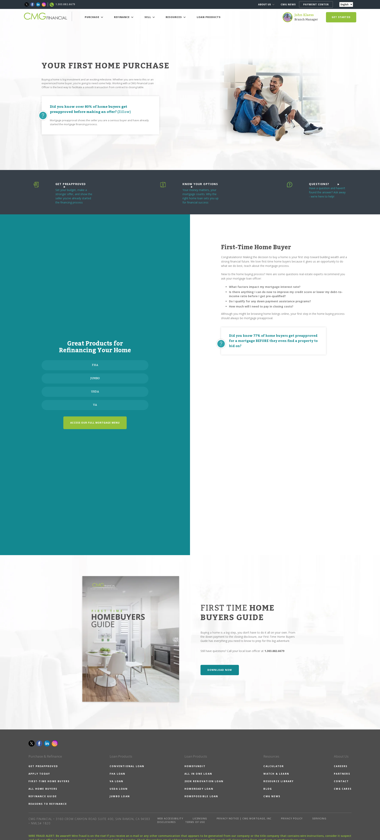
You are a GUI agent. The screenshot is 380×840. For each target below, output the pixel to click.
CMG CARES (343, 788)
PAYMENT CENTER (316, 4)
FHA (95, 365)
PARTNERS (342, 773)
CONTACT (341, 781)
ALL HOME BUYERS (42, 788)
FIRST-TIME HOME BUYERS (48, 781)
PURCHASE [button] (92, 17)
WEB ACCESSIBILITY (170, 818)
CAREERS (340, 766)
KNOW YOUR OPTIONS (200, 184)
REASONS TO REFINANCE (47, 804)
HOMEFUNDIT (194, 766)
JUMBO (95, 378)
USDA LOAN (119, 788)
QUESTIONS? (319, 184)
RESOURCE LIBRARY (278, 781)
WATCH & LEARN (276, 773)
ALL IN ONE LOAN (198, 773)
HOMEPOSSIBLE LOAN (201, 796)
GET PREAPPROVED (70, 184)
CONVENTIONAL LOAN (127, 766)
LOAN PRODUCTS (209, 17)
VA (95, 405)
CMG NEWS (288, 4)
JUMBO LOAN (120, 796)
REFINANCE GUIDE (42, 796)
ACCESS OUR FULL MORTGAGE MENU (95, 422)
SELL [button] (148, 17)
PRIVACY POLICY (292, 818)
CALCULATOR (273, 766)
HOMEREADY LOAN (198, 788)
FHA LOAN (117, 773)
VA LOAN (116, 781)
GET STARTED (341, 17)
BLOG (267, 788)
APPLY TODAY (39, 773)
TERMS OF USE (195, 822)
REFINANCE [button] (122, 17)
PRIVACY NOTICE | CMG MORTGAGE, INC (244, 818)
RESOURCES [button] (174, 17)
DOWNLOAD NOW (219, 670)
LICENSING (200, 818)
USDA (95, 391)
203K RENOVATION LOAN (203, 781)
